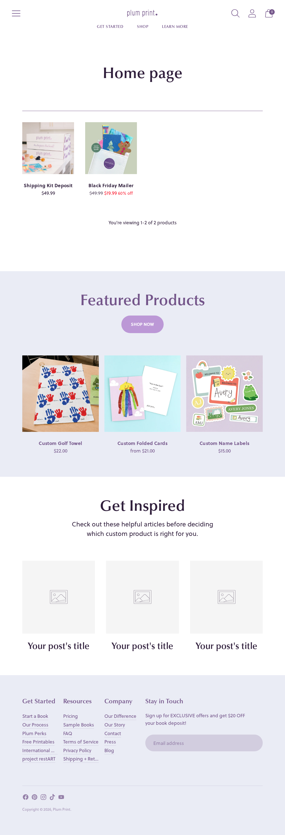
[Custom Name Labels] (224, 393)
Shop (142, 27)
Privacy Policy (77, 750)
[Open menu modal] (16, 13)
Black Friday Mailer (111, 185)
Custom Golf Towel (60, 443)
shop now (142, 324)
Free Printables (38, 741)
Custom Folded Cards (142, 443)
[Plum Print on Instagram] (43, 798)
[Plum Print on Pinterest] (34, 798)
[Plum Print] (142, 13)
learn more (175, 27)
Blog (109, 750)
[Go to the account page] (252, 13)
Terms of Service (81, 741)
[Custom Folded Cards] (142, 393)
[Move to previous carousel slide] (16, 393)
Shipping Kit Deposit (48, 185)
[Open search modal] (235, 13)
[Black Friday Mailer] (111, 148)
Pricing (70, 716)
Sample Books (78, 724)
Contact (112, 733)
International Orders (44, 750)
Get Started (110, 27)
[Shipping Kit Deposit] (48, 148)
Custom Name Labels (225, 443)
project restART (38, 758)
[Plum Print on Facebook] (25, 798)
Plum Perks (34, 733)
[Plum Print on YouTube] (61, 798)
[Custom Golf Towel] (60, 393)
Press (110, 741)
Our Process (35, 724)
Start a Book (35, 716)
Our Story (114, 724)
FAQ (67, 733)
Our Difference (120, 716)
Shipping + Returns (83, 758)
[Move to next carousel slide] (268, 393)
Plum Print (61, 809)
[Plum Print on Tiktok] (52, 798)
